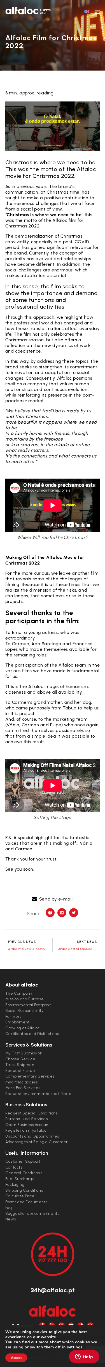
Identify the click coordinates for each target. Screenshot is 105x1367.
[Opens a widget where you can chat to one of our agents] (84, 1357)
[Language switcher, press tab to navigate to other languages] (86, 11)
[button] (52, 899)
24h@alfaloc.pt (53, 1290)
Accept (16, 1357)
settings (75, 1347)
